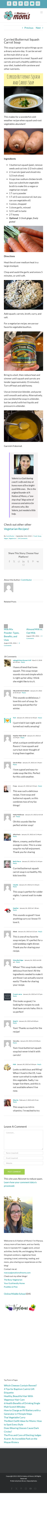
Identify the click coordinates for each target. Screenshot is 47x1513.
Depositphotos (32, 1481)
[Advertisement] (23, 1349)
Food (35, 536)
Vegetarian (12, 538)
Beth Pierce (17, 861)
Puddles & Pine (10, 1286)
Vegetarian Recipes (16, 529)
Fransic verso (17, 994)
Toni (14, 718)
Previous (28, 27)
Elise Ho (15, 1100)
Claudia (15, 885)
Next (38, 27)
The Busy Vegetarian (13, 1279)
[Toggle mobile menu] (41, 12)
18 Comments (22, 538)
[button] (6, 626)
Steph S (15, 1021)
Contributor (10, 536)
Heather (16, 908)
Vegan (6, 538)
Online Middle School (15, 1293)
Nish (14, 1064)
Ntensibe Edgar (18, 960)
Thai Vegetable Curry (14, 1417)
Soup (39, 536)
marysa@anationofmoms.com (17, 1272)
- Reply (22, 662)
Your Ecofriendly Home (14, 1283)
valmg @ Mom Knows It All (22, 660)
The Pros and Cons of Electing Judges (22, 1435)
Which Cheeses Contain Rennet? (20, 1385)
